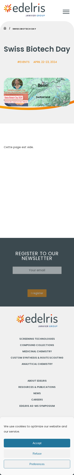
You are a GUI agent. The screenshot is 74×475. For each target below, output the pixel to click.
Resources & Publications (37, 387)
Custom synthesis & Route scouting (37, 357)
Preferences (37, 464)
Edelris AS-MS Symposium (37, 406)
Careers (37, 399)
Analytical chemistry (37, 364)
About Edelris (37, 381)
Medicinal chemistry (37, 351)
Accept (37, 443)
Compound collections (37, 345)
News (37, 393)
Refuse (37, 453)
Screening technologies (37, 339)
